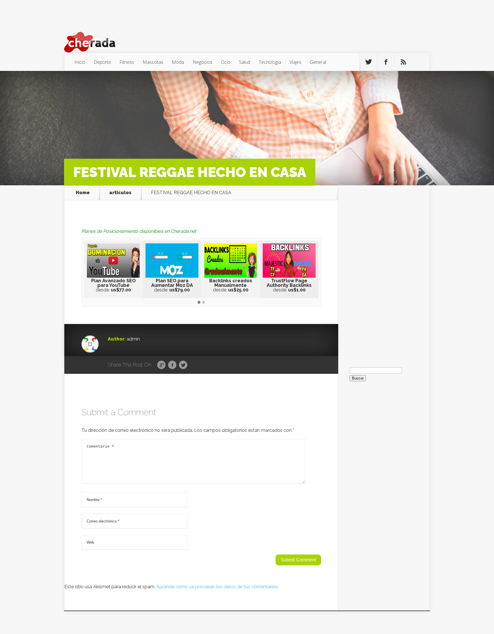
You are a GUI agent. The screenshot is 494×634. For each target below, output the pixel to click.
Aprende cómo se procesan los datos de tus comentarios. (217, 586)
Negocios (202, 62)
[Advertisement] (384, 271)
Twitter (183, 365)
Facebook (172, 365)
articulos (120, 192)
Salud (244, 62)
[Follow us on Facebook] (386, 62)
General (318, 62)
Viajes (295, 62)
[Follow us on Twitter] (368, 62)
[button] (199, 302)
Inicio (79, 62)
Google (161, 365)
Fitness (126, 62)
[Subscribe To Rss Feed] (403, 62)
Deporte (102, 62)
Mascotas (153, 62)
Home (83, 192)
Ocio (225, 62)
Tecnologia (270, 62)
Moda (178, 62)
